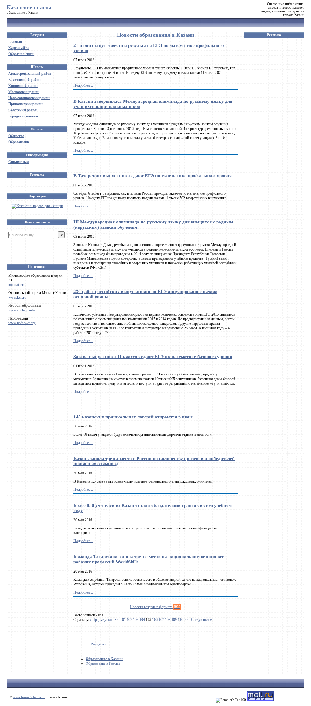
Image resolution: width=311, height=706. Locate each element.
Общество (16, 136)
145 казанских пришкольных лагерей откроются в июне (133, 416)
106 (155, 620)
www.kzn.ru (17, 297)
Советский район (22, 110)
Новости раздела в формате (155, 607)
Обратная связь (21, 54)
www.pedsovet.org (22, 323)
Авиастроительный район (29, 73)
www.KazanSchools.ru (29, 697)
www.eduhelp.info (21, 310)
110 (180, 620)
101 (123, 620)
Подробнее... (83, 85)
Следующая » (201, 620)
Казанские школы (29, 7)
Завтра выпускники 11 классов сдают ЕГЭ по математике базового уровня (152, 356)
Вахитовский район (24, 80)
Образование (18, 142)
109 (174, 620)
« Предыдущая (101, 620)
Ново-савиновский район (29, 98)
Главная (15, 42)
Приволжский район (25, 104)
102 (129, 620)
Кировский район (23, 86)
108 (167, 620)
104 (142, 620)
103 (135, 620)
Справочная (18, 162)
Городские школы (23, 116)
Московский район (23, 92)
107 (161, 620)
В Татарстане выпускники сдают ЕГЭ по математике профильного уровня (152, 175)
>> (186, 620)
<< (117, 620)
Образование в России (103, 663)
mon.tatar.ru (16, 284)
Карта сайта (18, 48)
